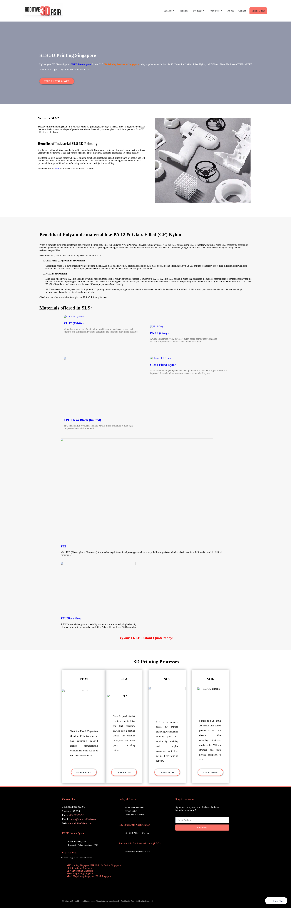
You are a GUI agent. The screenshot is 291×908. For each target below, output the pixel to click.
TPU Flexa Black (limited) (82, 420)
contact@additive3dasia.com (82, 819)
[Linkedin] (217, 837)
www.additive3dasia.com (80, 823)
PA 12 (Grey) (159, 333)
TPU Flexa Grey (71, 618)
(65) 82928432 (76, 815)
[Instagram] (225, 837)
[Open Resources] (221, 11)
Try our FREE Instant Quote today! (145, 638)
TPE (63, 546)
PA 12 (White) (74, 323)
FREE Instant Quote (73, 833)
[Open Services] (173, 11)
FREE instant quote (81, 64)
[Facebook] (208, 837)
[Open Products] (203, 11)
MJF (57, 168)
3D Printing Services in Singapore (121, 64)
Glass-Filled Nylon (163, 365)
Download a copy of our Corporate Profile (76, 858)
